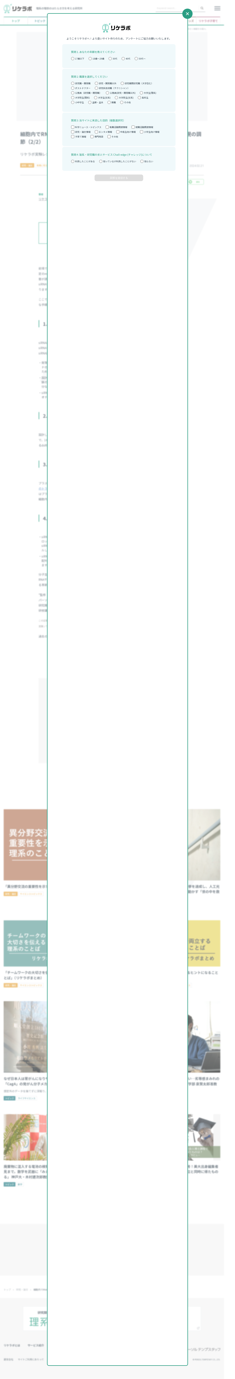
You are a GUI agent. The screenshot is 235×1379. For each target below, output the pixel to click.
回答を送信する (119, 177)
